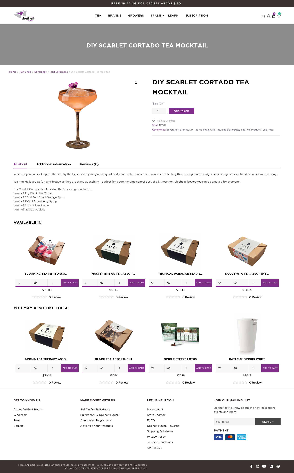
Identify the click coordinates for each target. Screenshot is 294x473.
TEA (98, 15)
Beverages (172, 129)
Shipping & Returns (160, 431)
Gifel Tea (215, 129)
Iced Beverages (230, 129)
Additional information (53, 164)
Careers (18, 425)
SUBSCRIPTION (196, 15)
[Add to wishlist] (19, 283)
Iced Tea (245, 129)
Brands (184, 129)
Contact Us (154, 447)
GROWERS (136, 15)
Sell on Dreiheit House (95, 409)
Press (17, 420)
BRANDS (114, 15)
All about (20, 164)
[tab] (20, 164)
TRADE (156, 15)
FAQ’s (151, 420)
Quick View (35, 282)
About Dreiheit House (27, 409)
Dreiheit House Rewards (163, 425)
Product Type (259, 129)
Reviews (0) (89, 164)
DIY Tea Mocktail (199, 129)
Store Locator (156, 414)
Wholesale (20, 414)
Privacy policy (156, 436)
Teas (270, 129)
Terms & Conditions (160, 442)
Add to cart (181, 110)
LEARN (173, 15)
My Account (155, 409)
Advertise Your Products (96, 425)
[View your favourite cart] (279, 15)
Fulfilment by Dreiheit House (99, 414)
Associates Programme (95, 420)
